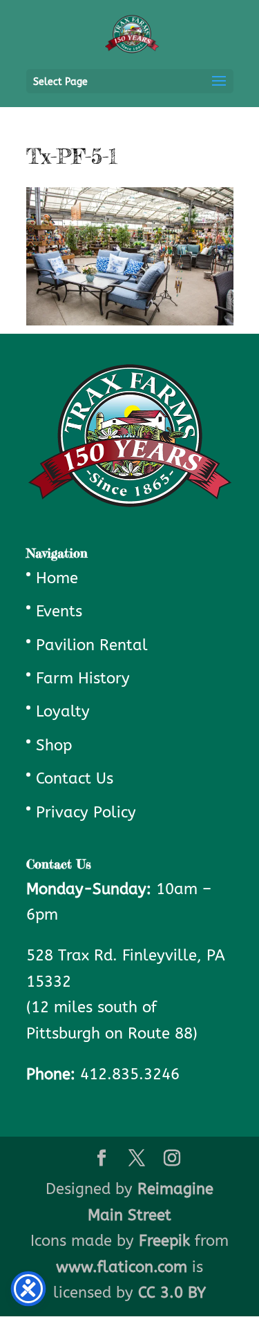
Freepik (164, 1241)
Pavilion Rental (92, 645)
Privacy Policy (86, 813)
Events (59, 611)
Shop (54, 746)
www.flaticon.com (121, 1267)
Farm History (83, 679)
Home (57, 578)
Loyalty (63, 712)
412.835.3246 (130, 1074)
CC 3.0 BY (172, 1293)
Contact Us (74, 779)
